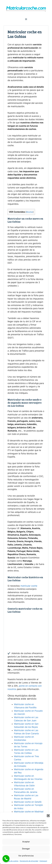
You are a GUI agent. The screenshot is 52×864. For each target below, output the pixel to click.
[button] (48, 815)
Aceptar (26, 841)
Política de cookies (11, 861)
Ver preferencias (26, 855)
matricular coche (28, 586)
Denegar (26, 848)
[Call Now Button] (6, 858)
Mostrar (29, 212)
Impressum (43, 861)
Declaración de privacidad (29, 861)
